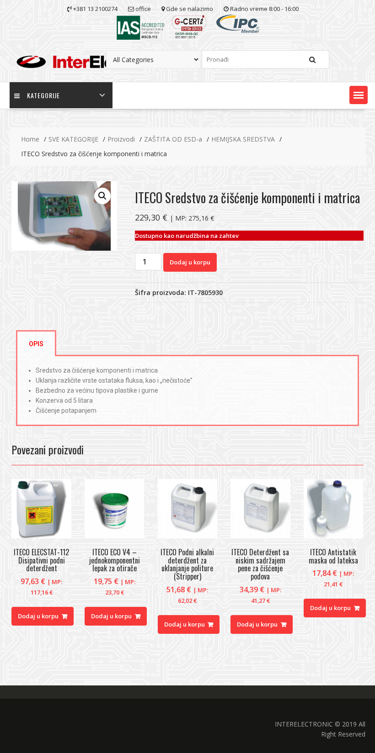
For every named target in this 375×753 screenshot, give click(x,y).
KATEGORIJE (43, 95)
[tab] (36, 343)
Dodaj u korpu (190, 262)
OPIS (36, 344)
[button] (358, 95)
